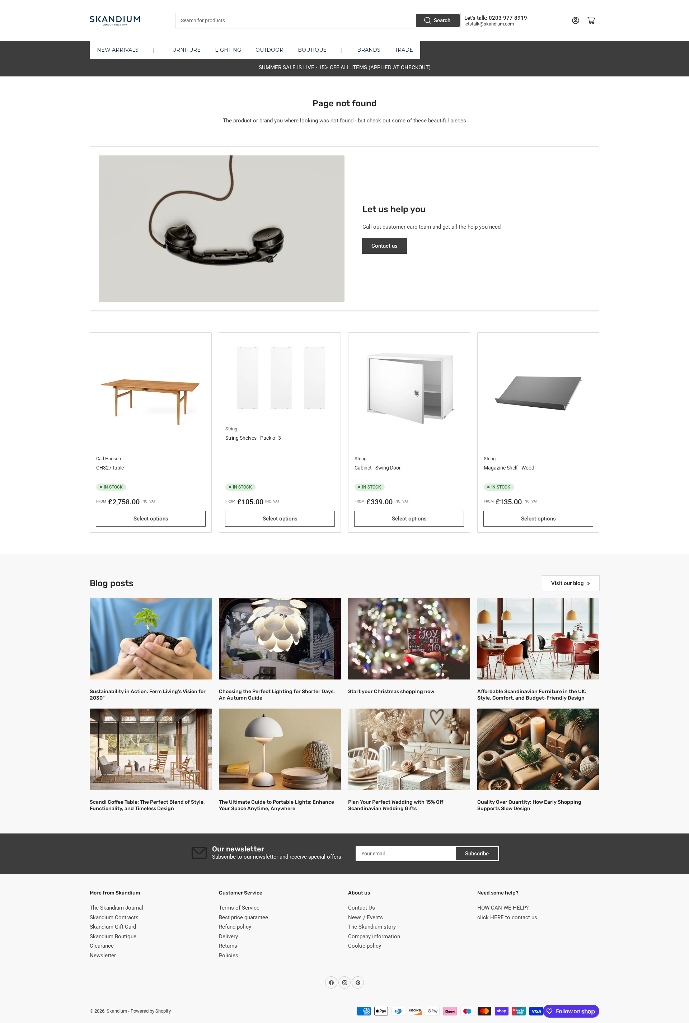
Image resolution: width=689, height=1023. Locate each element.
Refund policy (235, 927)
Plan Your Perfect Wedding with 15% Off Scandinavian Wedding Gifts (395, 805)
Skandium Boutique (113, 936)
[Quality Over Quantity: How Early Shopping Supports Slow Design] (538, 749)
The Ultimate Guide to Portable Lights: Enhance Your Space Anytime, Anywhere (276, 805)
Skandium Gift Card (113, 927)
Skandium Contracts (114, 917)
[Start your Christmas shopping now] (409, 638)
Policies (228, 955)
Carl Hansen (108, 458)
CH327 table (110, 468)
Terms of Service (239, 908)
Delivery (228, 936)
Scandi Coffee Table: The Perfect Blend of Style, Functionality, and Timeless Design (147, 805)
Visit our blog (567, 583)
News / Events (365, 917)
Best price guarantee (243, 917)
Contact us (384, 246)
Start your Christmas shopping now (391, 691)
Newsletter (103, 955)
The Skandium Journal (116, 908)
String (231, 428)
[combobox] (317, 20)
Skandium (117, 1011)
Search (442, 20)
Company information (374, 936)
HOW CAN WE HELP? (503, 908)
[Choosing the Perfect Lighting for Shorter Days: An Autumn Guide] (280, 638)
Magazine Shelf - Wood (509, 468)
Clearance (102, 946)
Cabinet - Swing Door (378, 468)
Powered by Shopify (151, 1011)
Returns (228, 946)
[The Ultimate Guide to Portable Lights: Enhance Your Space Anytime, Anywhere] (280, 749)
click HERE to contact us (507, 917)
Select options (150, 518)
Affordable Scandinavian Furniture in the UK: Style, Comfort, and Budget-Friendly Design (531, 694)
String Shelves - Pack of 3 (253, 438)
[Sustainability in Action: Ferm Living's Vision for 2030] (151, 638)
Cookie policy (364, 946)
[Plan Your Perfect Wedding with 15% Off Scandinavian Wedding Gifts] (409, 749)
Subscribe (477, 853)
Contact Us (361, 908)
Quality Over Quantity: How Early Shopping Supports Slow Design (529, 805)
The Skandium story (372, 927)
